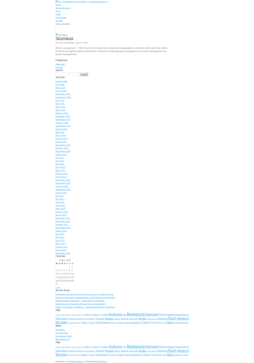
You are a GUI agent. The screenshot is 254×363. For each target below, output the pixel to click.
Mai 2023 (60, 164)
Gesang (117, 319)
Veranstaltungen (63, 8)
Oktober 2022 (62, 186)
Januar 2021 (61, 250)
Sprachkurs (136, 322)
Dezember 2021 (63, 218)
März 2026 (60, 87)
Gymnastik (133, 319)
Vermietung (61, 17)
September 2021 (63, 227)
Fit (188, 314)
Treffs (58, 14)
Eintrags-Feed (62, 333)
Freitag (109, 318)
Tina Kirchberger (66, 42)
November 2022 (63, 183)
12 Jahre (94, 314)
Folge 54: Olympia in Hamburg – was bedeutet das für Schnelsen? (85, 307)
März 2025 (60, 110)
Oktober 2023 (62, 148)
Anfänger (115, 314)
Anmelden (60, 329)
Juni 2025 (60, 100)
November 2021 (63, 221)
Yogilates (178, 322)
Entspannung (179, 314)
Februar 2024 (62, 138)
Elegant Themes (76, 361)
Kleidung (162, 318)
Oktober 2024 (62, 122)
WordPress (102, 361)
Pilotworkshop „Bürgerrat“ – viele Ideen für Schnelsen (80, 300)
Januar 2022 (61, 215)
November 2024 (63, 119)
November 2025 (63, 94)
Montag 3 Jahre (72, 323)
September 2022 (63, 189)
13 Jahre (104, 314)
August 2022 (61, 192)
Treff (153, 322)
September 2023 (63, 151)
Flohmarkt (62, 318)
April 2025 (60, 106)
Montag (61, 322)
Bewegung (136, 313)
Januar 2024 (61, 141)
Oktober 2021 (62, 224)
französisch (90, 319)
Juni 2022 (60, 199)
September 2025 (63, 97)
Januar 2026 (61, 91)
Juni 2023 (60, 161)
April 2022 (60, 205)
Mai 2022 (60, 202)
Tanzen (146, 322)
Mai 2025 (60, 103)
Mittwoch (183, 318)
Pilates (84, 322)
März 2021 (60, 243)
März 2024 (60, 135)
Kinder (142, 318)
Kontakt (59, 20)
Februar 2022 (62, 211)
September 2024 (63, 126)
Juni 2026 (60, 84)
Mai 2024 (60, 132)
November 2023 (63, 145)
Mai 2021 (60, 237)
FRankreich (80, 319)
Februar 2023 (62, 173)
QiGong (91, 322)
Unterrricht (161, 322)
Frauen (100, 318)
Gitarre (124, 318)
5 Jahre (63, 315)
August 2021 (61, 231)
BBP (124, 314)
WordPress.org (62, 339)
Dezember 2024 (63, 116)
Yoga (170, 322)
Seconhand (102, 322)
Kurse (58, 11)
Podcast (59, 67)
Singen (121, 322)
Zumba (185, 322)
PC (79, 322)
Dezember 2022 (63, 180)
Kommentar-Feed (63, 336)
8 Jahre (78, 315)
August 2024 (61, 129)
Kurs (172, 318)
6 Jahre (68, 315)
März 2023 (60, 170)
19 (62, 277)
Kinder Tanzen (152, 319)
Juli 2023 (60, 157)
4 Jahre (58, 315)
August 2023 (61, 154)
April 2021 (60, 240)
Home (58, 4)
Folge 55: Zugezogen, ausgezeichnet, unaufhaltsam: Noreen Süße (85, 297)
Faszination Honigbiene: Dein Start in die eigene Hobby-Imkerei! (85, 294)
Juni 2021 (60, 234)
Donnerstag (166, 314)
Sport (127, 322)
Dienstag (151, 314)
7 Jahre (73, 315)
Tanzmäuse (64, 38)
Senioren (113, 322)
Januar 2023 (61, 176)
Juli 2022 (60, 196)
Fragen (71, 319)
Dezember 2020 (63, 253)
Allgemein (60, 64)
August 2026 (61, 81)
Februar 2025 (62, 113)
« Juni (58, 287)
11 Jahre (85, 314)
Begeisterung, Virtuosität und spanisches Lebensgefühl (80, 304)
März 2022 (60, 208)
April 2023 (60, 167)
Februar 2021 (62, 246)
